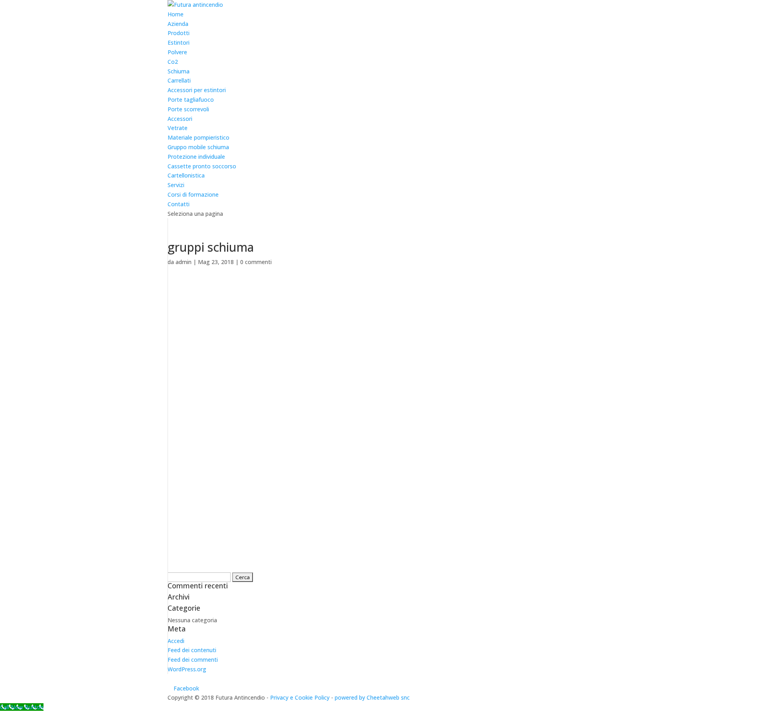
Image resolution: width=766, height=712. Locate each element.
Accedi (176, 641)
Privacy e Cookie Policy (300, 697)
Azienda (178, 24)
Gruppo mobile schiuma (198, 147)
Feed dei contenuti (192, 650)
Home (176, 14)
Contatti (179, 204)
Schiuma (179, 71)
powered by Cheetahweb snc (372, 697)
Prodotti (179, 33)
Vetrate (178, 128)
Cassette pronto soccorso (202, 166)
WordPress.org (187, 669)
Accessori (180, 118)
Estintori (179, 42)
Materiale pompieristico (198, 137)
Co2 (173, 61)
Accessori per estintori (197, 90)
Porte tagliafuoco (191, 99)
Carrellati (179, 80)
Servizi (176, 185)
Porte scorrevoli (188, 109)
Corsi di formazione (193, 194)
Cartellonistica (186, 175)
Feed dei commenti (193, 659)
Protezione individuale (196, 156)
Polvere (177, 52)
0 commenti (256, 262)
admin (184, 262)
